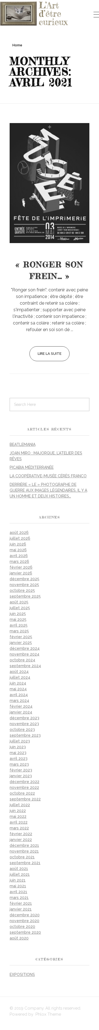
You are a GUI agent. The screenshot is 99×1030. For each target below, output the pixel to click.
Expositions (22, 974)
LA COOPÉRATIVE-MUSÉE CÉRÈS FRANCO (48, 476)
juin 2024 (18, 683)
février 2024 (21, 706)
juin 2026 (18, 544)
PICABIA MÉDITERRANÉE (32, 467)
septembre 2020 (25, 932)
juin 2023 (18, 747)
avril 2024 (19, 695)
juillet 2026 (20, 538)
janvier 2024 (21, 712)
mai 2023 (18, 752)
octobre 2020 (22, 926)
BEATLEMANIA (22, 444)
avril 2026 (19, 555)
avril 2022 (19, 822)
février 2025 (21, 637)
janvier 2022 (21, 839)
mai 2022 (18, 816)
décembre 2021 (24, 845)
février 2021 (21, 903)
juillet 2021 (20, 874)
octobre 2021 (22, 857)
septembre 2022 (25, 799)
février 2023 (21, 770)
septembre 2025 (25, 596)
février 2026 (21, 567)
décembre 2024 (25, 648)
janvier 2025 (21, 642)
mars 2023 (19, 764)
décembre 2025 (24, 579)
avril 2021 (18, 892)
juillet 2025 (20, 608)
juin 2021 (18, 880)
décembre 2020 (25, 915)
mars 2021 (19, 897)
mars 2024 (19, 700)
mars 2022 (19, 828)
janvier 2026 (21, 573)
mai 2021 (18, 886)
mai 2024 (18, 689)
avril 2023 (19, 758)
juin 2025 (18, 613)
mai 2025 (18, 619)
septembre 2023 (25, 735)
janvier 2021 (21, 909)
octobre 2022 (22, 793)
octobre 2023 (22, 729)
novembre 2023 (24, 724)
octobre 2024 (22, 660)
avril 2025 (19, 625)
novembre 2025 (24, 584)
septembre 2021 (25, 863)
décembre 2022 (24, 781)
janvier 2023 (21, 776)
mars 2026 (19, 561)
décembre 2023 (24, 718)
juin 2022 (18, 810)
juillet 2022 (20, 805)
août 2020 (19, 938)
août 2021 (19, 868)
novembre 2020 (24, 921)
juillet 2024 (20, 677)
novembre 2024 (24, 654)
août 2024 (19, 671)
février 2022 (21, 834)
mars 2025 (19, 631)
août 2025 (19, 602)
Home (17, 45)
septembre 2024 (25, 666)
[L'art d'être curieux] (34, 13)
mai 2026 (18, 550)
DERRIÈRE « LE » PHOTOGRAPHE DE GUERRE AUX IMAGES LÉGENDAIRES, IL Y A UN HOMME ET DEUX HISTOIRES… (48, 490)
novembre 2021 (24, 851)
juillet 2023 (20, 741)
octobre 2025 (22, 590)
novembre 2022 (24, 787)
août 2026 (19, 532)
